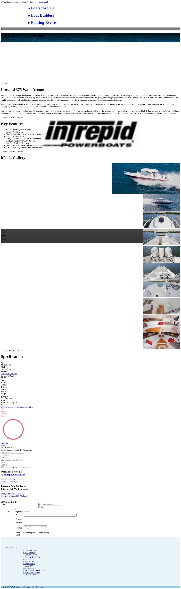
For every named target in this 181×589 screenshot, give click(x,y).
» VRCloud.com (29, 575)
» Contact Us (28, 566)
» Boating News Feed (31, 557)
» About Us (27, 559)
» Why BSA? (28, 561)
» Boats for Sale (41, 8)
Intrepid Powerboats (9, 374)
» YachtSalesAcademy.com (33, 570)
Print (3, 445)
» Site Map (39, 587)
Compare (4, 443)
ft (1, 511)
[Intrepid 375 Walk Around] (90, 178)
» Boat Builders (41, 15)
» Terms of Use (29, 564)
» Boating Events (42, 22)
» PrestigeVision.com (31, 572)
